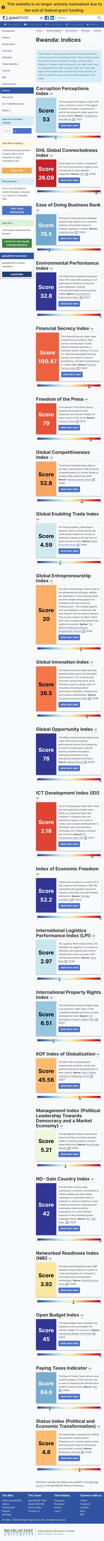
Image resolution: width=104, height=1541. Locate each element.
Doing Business (68, 232)
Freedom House (68, 421)
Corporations (9, 83)
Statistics (7, 57)
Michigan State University (31, 1519)
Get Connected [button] (75, 24)
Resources (7, 97)
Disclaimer (59, 1504)
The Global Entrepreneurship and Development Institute (75, 628)
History (6, 37)
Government (8, 44)
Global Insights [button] (12, 24)
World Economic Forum (81, 479)
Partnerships (34, 1507)
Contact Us (34, 1511)
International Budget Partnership (77, 1333)
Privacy (58, 1507)
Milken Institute (77, 762)
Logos (57, 1511)
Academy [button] (93, 24)
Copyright (59, 1500)
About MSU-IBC (36, 1504)
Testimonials (8, 1507)
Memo (5, 110)
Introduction (8, 30)
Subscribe (17, 274)
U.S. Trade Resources (13, 103)
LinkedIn (84, 1507)
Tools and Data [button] (54, 24)
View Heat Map (69, 125)
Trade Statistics (10, 64)
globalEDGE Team (37, 1500)
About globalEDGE (11, 1500)
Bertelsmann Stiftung (71, 1452)
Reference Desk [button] (33, 24)
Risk (4, 77)
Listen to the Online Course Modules (16, 243)
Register (6, 1511)
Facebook (85, 1504)
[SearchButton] (99, 18)
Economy (7, 50)
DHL (84, 174)
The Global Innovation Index (74, 698)
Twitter (83, 1500)
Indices (6, 90)
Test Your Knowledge (17, 210)
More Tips (17, 170)
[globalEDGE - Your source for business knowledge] (15, 17)
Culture (6, 70)
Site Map (6, 1514)
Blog (82, 1511)
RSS (82, 1514)
